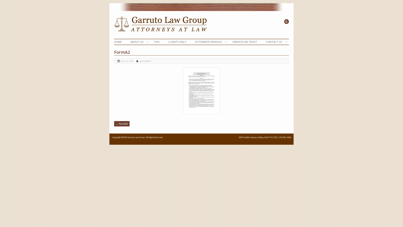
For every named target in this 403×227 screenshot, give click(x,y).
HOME (118, 42)
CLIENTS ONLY (177, 42)
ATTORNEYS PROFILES (208, 42)
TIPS (156, 42)
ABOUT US (137, 42)
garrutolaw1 (145, 61)
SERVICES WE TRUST (245, 42)
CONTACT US (274, 42)
